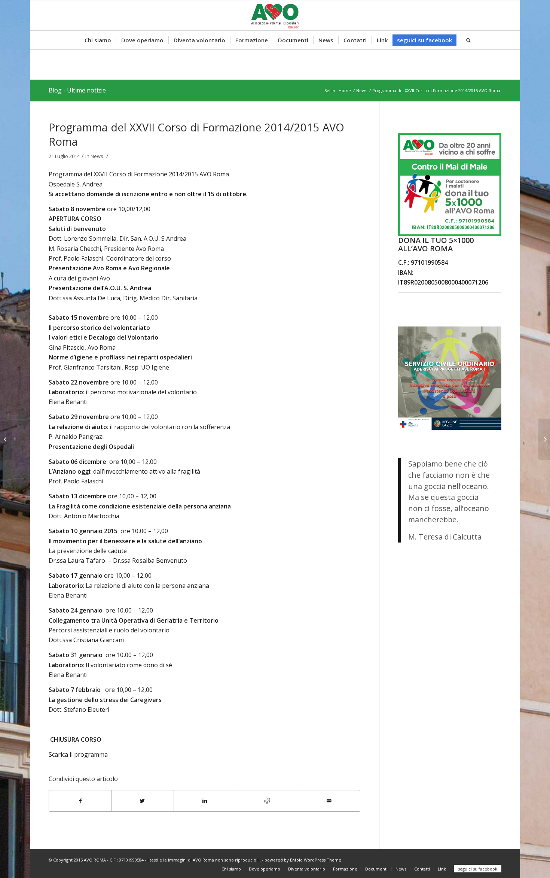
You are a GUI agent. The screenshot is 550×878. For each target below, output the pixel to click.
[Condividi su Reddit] (267, 800)
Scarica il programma (78, 754)
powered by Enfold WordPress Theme (303, 860)
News (361, 90)
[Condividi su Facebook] (80, 800)
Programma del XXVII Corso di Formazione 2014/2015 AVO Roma (196, 134)
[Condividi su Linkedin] (205, 800)
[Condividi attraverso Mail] (329, 800)
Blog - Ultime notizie (77, 90)
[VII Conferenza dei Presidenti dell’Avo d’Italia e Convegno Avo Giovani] (6, 439)
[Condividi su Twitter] (142, 800)
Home (345, 90)
